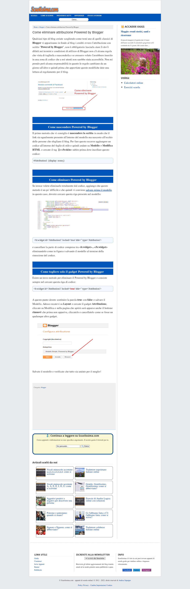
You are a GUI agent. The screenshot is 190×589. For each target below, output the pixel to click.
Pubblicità (38, 570)
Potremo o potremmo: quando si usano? (57, 514)
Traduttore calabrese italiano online (95, 528)
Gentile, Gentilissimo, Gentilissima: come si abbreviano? (96, 486)
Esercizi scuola (132, 87)
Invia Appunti (39, 564)
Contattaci (38, 561)
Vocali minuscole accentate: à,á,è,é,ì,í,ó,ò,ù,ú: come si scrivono (60, 471)
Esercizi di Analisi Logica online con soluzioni (98, 499)
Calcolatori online (133, 82)
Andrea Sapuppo (125, 580)
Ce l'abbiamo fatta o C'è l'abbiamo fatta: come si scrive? (97, 515)
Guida (36, 558)
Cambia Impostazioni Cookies (101, 585)
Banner (36, 567)
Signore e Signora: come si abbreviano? (59, 528)
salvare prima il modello (99, 190)
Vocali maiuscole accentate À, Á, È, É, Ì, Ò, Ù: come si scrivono (59, 486)
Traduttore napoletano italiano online (96, 470)
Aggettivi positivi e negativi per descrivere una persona (59, 500)
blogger (43, 387)
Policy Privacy (83, 585)
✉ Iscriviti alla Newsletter (95, 558)
